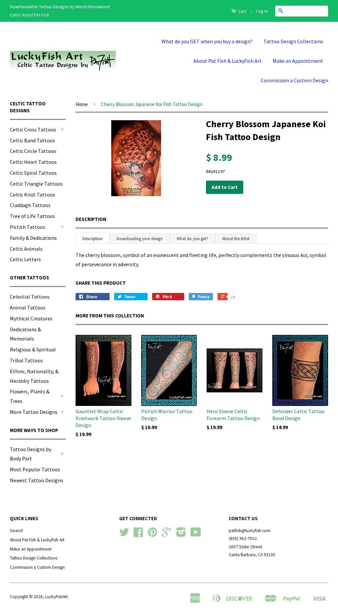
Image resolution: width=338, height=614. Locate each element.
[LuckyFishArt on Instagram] (181, 534)
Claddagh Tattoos (30, 205)
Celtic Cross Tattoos (33, 129)
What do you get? (192, 238)
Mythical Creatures (31, 318)
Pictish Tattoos (27, 227)
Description (91, 219)
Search (16, 530)
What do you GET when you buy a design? (207, 41)
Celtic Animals (26, 248)
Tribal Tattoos (26, 360)
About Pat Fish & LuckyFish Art (227, 60)
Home (82, 104)
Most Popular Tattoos (35, 469)
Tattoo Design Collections (293, 41)
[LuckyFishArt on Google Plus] (167, 534)
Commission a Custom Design (294, 80)
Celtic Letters (25, 259)
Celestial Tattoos (30, 296)
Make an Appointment (298, 60)
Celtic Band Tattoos (32, 140)
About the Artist (236, 238)
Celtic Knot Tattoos (32, 194)
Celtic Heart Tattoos (33, 162)
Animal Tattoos (28, 307)
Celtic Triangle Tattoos (36, 183)
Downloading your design (140, 238)
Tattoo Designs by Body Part (30, 454)
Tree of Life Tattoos (32, 216)
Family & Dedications (33, 238)
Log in (262, 11)
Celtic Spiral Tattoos (33, 172)
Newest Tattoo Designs (36, 480)
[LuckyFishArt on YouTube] (195, 534)
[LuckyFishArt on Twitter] (124, 534)
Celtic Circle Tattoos (33, 151)
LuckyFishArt (56, 596)
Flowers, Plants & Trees (30, 396)
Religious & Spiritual (33, 349)
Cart (242, 11)
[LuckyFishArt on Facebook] (138, 534)
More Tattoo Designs (33, 412)
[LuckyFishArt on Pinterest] (152, 534)
